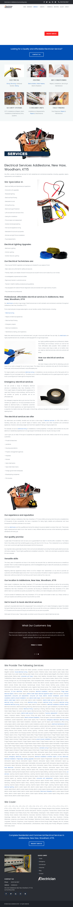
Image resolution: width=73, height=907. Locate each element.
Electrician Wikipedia (46, 791)
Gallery (62, 6)
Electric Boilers (32, 83)
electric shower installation (51, 696)
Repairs (32, 113)
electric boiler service (49, 700)
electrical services (49, 420)
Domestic (42, 6)
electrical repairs (9, 693)
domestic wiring (43, 748)
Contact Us (36, 54)
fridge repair (64, 691)
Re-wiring (13, 83)
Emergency (29, 6)
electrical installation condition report (57, 704)
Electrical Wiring (28, 709)
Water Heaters (41, 83)
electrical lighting (9, 787)
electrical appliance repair (46, 693)
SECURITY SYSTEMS (14, 108)
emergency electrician (53, 719)
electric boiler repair (32, 693)
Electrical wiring (10, 313)
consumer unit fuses (27, 676)
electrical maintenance (58, 724)
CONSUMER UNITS (36, 108)
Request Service (51, 33)
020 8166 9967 (64, 2)
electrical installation (42, 691)
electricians (10, 303)
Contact (67, 6)
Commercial (50, 6)
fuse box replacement (51, 713)
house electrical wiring (21, 672)
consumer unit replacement (20, 696)
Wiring (8, 83)
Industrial (56, 6)
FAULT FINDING (59, 108)
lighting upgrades (29, 759)
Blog (40, 870)
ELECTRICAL (14, 80)
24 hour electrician (16, 691)
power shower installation (43, 739)
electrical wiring (29, 372)
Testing (17, 86)
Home (24, 6)
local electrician (8, 767)
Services (35, 6)
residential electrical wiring (11, 704)
